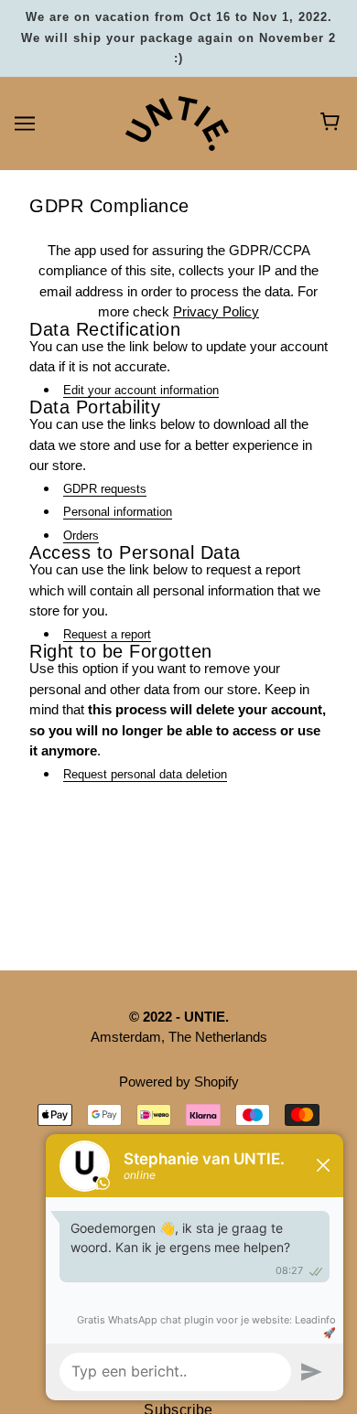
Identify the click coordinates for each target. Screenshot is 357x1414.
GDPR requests (104, 489)
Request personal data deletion (145, 774)
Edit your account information (141, 390)
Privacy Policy (216, 311)
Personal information (117, 512)
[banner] (177, 121)
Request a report (107, 634)
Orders (81, 535)
